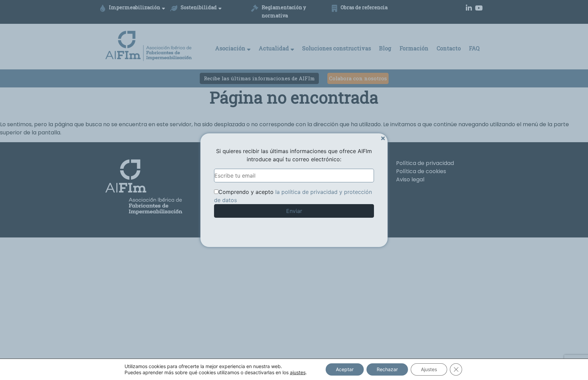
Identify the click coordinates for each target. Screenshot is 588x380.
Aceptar (345, 369)
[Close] (383, 138)
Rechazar (387, 369)
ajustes (298, 372)
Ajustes (429, 369)
